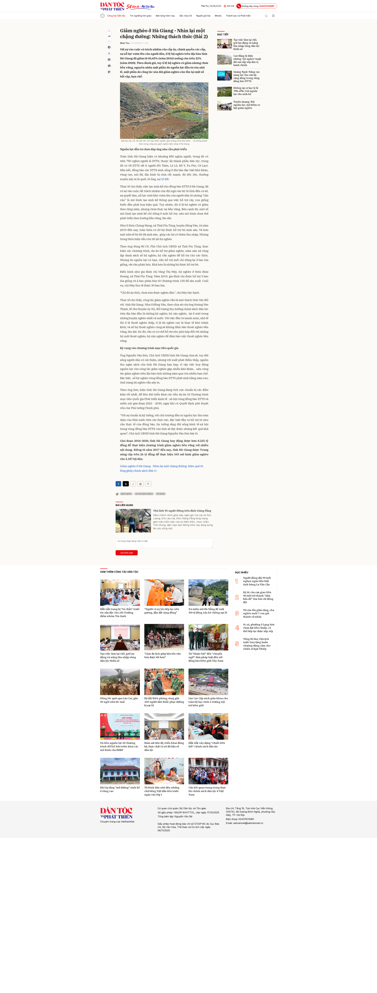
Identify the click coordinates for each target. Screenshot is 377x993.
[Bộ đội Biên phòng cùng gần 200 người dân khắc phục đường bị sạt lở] (164, 682)
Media (218, 15)
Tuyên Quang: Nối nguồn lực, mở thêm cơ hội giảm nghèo (246, 104)
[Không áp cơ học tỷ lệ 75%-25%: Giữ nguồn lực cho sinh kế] (224, 92)
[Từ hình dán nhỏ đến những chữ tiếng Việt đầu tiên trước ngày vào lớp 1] (164, 771)
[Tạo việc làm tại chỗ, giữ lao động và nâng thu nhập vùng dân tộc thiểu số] (224, 43)
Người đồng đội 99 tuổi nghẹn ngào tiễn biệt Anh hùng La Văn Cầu (257, 581)
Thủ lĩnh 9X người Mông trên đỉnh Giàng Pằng (182, 510)
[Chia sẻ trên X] (109, 53)
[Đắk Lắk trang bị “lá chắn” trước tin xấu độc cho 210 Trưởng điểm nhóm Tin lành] (120, 592)
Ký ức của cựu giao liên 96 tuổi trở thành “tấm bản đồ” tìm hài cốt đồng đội (258, 597)
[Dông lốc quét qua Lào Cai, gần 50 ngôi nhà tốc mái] (120, 682)
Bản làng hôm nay (165, 15)
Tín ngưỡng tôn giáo (140, 15)
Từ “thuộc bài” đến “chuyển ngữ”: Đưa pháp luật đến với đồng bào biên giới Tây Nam (205, 657)
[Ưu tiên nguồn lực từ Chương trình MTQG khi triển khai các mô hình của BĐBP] (120, 726)
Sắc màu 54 (185, 15)
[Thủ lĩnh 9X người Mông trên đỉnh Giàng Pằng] (133, 521)
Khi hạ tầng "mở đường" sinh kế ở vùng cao (120, 789)
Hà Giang (160, 494)
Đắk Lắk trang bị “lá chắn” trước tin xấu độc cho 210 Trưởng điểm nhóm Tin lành (120, 613)
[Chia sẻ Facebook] (109, 47)
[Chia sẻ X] (126, 483)
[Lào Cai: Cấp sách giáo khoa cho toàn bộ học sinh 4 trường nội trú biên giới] (208, 682)
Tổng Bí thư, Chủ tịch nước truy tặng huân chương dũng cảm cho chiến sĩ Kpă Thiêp (256, 644)
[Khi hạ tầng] (120, 771)
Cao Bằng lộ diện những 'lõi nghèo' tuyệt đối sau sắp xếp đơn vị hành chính (247, 60)
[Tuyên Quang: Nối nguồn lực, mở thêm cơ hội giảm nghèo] (224, 105)
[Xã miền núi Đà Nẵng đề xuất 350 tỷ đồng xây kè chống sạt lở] (208, 592)
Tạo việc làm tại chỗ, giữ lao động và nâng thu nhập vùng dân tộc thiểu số (246, 44)
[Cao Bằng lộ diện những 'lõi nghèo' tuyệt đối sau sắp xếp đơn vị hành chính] (224, 60)
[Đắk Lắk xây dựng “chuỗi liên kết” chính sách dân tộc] (208, 726)
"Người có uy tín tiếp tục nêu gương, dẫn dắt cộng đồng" (161, 611)
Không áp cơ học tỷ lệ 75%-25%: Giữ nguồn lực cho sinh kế (245, 91)
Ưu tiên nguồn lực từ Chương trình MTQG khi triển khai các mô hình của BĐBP (119, 746)
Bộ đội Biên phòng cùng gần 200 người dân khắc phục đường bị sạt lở (164, 702)
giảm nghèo (126, 494)
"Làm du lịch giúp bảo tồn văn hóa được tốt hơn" (162, 655)
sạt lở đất (163, 179)
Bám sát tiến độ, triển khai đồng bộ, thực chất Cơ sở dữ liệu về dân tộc (164, 746)
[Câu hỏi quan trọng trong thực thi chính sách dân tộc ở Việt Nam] (208, 771)
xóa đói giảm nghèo (144, 494)
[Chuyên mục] (273, 16)
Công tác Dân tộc (116, 15)
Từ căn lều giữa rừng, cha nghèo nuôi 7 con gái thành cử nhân (258, 613)
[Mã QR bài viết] (109, 72)
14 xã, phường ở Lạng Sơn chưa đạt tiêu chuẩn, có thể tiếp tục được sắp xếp (259, 628)
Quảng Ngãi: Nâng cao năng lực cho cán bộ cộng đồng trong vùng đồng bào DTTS (246, 77)
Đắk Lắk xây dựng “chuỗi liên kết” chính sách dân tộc (206, 744)
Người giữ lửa (203, 15)
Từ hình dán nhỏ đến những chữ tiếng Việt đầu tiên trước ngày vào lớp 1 (161, 791)
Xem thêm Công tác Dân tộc (119, 571)
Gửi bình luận (126, 553)
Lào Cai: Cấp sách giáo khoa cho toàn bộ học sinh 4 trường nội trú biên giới (208, 702)
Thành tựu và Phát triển (238, 15)
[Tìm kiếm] (266, 15)
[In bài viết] (109, 65)
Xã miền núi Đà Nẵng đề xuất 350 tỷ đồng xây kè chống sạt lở (207, 611)
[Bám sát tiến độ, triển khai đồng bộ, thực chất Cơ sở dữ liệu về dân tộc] (164, 726)
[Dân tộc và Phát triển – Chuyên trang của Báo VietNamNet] (112, 6)
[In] (140, 483)
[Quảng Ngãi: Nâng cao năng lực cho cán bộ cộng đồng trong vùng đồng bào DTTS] (224, 76)
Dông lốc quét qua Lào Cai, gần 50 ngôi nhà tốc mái (119, 700)
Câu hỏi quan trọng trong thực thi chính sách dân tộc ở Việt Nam (207, 791)
